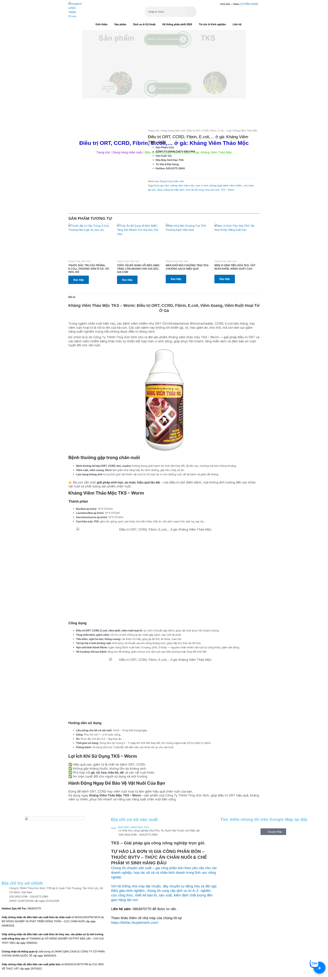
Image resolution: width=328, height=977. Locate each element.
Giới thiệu (101, 24)
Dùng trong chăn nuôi (173, 130)
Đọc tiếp (78, 279)
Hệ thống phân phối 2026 (177, 24)
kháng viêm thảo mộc (182, 185)
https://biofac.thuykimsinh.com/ (134, 922)
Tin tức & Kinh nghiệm (212, 24)
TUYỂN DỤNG (249, 4)
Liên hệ (237, 24)
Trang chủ (153, 130)
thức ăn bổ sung (194, 189)
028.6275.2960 (39, 896)
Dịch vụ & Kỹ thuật (144, 24)
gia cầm (164, 185)
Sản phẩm (120, 24)
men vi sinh (202, 185)
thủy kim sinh (212, 189)
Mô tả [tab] (71, 297)
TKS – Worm (227, 189)
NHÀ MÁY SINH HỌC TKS (133, 827)
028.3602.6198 (18, 896)
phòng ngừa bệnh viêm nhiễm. (226, 185)
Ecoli (156, 185)
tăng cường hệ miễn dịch (170, 189)
